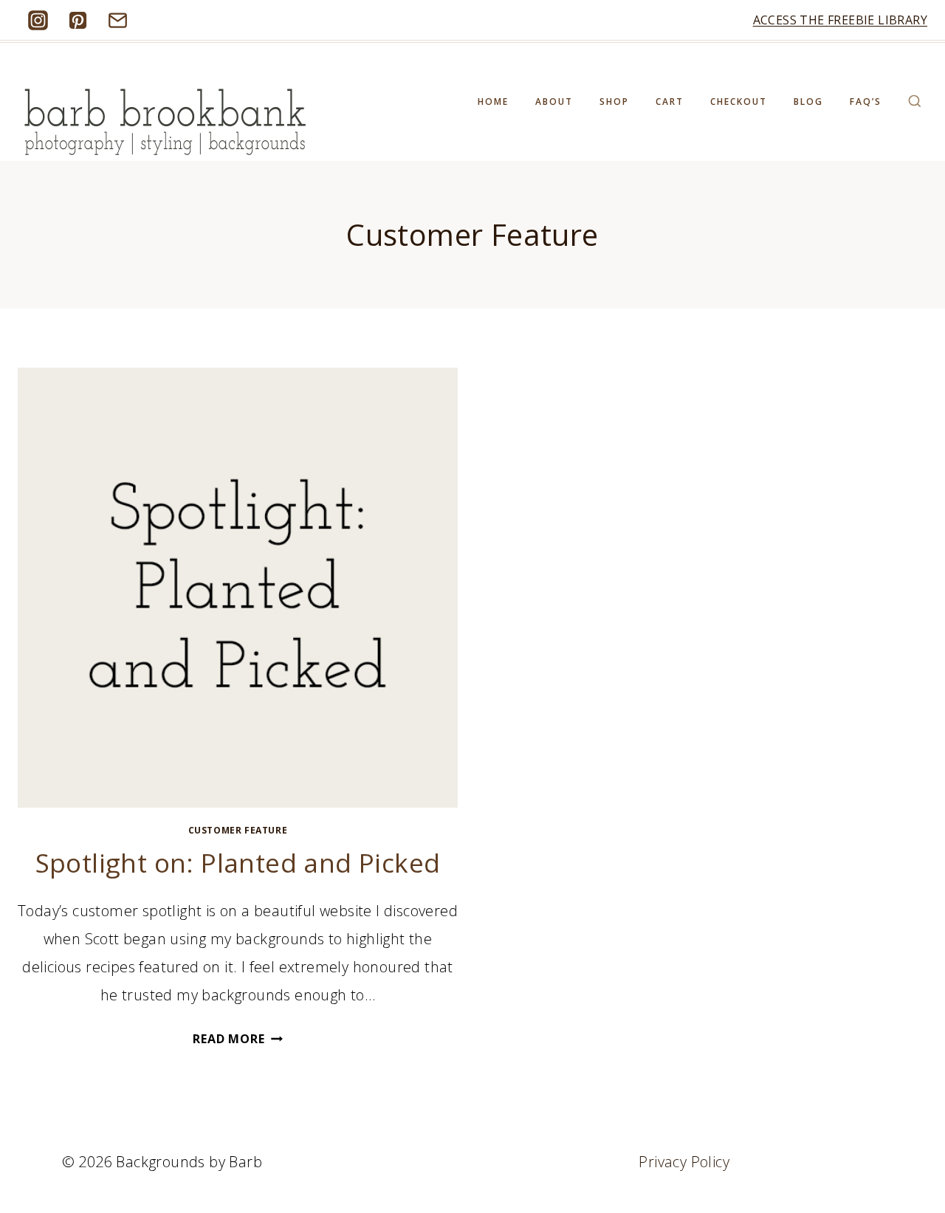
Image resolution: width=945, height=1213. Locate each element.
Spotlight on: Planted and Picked (238, 862)
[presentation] (238, 588)
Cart (670, 101)
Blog (808, 101)
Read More (237, 1039)
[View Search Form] (914, 101)
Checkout (738, 101)
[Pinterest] (77, 20)
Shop (614, 101)
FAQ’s (866, 101)
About (554, 101)
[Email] (117, 20)
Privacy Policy (684, 1162)
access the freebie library (840, 20)
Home (493, 101)
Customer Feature (238, 830)
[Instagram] (38, 20)
